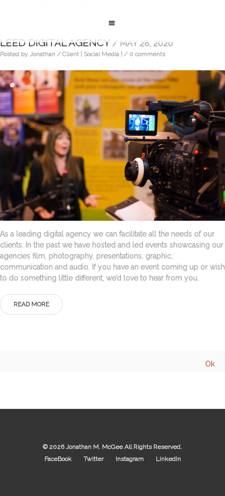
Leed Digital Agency (86, 42)
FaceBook (58, 458)
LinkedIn (168, 458)
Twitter (94, 458)
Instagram (130, 458)
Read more (31, 304)
